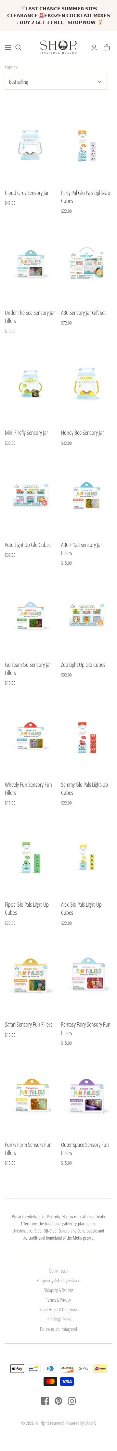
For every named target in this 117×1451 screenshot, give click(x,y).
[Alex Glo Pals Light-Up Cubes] (86, 855)
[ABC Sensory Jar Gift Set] (86, 264)
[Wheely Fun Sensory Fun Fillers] (30, 736)
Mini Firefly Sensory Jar (26, 432)
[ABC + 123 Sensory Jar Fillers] (86, 495)
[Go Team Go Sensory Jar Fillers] (30, 615)
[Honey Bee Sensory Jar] (86, 384)
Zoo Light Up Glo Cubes (83, 664)
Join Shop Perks (58, 1319)
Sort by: (11, 67)
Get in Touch (58, 1270)
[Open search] (18, 47)
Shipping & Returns (58, 1290)
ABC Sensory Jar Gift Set (83, 312)
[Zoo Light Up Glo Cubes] (86, 615)
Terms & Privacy (58, 1299)
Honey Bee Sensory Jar (82, 432)
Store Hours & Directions (59, 1309)
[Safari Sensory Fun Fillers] (30, 975)
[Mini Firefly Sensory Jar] (30, 384)
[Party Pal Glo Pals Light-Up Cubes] (86, 144)
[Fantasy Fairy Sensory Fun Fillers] (86, 975)
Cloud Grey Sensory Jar (27, 193)
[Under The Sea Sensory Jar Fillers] (30, 264)
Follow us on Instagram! (58, 1329)
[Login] (94, 47)
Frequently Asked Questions (58, 1280)
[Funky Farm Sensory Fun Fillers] (30, 1095)
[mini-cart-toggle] (106, 47)
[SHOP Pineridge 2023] (8, 47)
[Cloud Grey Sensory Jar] (30, 144)
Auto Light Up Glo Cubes (28, 545)
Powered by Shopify (81, 1423)
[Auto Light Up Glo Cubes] (30, 495)
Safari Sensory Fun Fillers (28, 1024)
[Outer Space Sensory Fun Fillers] (86, 1095)
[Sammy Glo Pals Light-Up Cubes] (86, 736)
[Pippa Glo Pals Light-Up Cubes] (30, 855)
